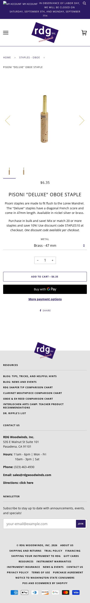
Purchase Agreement (68, 572)
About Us (66, 545)
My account (29, 3)
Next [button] (79, 120)
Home (7, 57)
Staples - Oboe (29, 57)
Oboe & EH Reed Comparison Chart (28, 398)
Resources (26, 561)
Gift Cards (71, 556)
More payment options (45, 299)
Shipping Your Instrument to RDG (36, 556)
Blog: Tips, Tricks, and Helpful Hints (30, 376)
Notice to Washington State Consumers (45, 577)
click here (26, 483)
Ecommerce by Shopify (51, 583)
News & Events (53, 566)
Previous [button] (10, 120)
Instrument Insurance (23, 566)
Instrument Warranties (53, 561)
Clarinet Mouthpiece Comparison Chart (32, 393)
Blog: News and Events (20, 381)
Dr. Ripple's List (14, 413)
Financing (73, 550)
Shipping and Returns (25, 550)
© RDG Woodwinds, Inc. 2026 (37, 545)
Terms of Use (41, 572)
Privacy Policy (18, 572)
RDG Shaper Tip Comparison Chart (28, 387)
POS (25, 583)
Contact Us (75, 566)
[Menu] (5, 32)
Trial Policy (53, 550)
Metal (45, 239)
